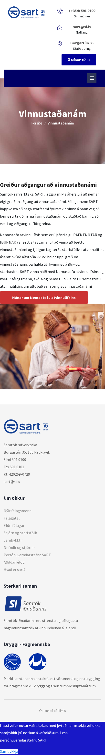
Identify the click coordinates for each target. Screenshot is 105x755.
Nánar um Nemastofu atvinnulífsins (44, 297)
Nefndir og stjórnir (19, 547)
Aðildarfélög (14, 562)
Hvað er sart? (15, 569)
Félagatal (12, 518)
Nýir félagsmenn (18, 510)
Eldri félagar (14, 525)
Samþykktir (13, 540)
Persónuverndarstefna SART (27, 554)
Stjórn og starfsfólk (20, 532)
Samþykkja (9, 751)
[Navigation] (91, 78)
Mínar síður (80, 59)
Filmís (62, 710)
